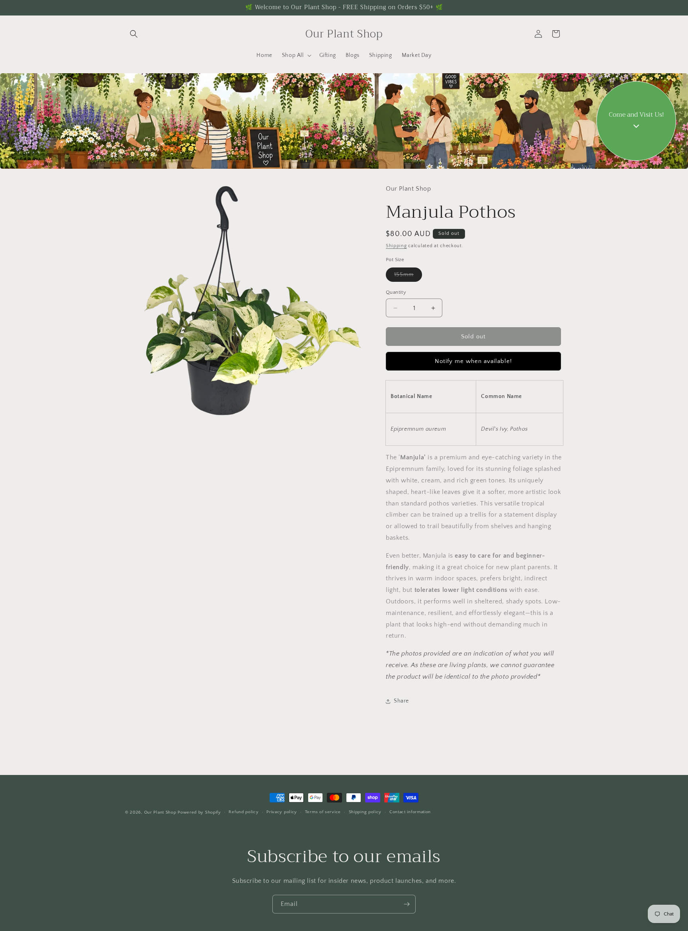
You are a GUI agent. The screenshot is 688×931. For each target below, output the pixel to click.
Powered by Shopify (199, 812)
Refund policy (243, 812)
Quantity (396, 292)
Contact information (410, 812)
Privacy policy (281, 812)
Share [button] (401, 701)
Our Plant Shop (160, 812)
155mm (408, 276)
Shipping (396, 245)
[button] (134, 34)
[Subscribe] (406, 904)
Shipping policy (365, 812)
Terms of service (323, 812)
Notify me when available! (473, 361)
